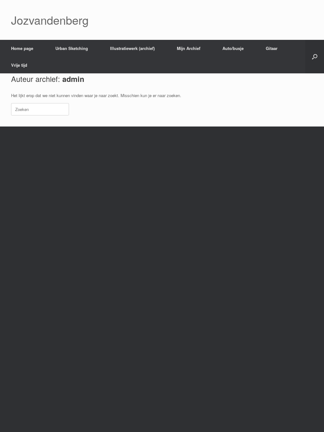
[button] (314, 56)
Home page (22, 48)
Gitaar (271, 48)
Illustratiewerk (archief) (132, 48)
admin (73, 79)
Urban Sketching (71, 48)
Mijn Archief (188, 48)
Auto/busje (233, 48)
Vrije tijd (19, 65)
